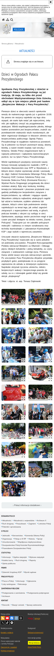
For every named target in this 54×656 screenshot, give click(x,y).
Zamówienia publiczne (10, 588)
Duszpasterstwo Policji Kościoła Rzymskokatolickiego (23, 545)
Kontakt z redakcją (7, 632)
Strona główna (7, 44)
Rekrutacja (22, 584)
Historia (32, 539)
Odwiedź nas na (7, 618)
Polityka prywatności (8, 650)
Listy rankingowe (9, 584)
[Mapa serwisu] (7, 19)
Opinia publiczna (8, 563)
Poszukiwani (21, 524)
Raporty (33, 560)
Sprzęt (39, 539)
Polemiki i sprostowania (11, 527)
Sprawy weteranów (34, 605)
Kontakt (4, 600)
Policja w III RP (20, 539)
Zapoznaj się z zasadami (9, 647)
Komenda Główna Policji (34, 536)
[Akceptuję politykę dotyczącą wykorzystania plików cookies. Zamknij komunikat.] (50, 2)
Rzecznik (5, 605)
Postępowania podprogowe (38, 593)
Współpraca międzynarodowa (29, 542)
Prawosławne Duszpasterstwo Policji (16, 548)
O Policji (4, 531)
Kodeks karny (7, 560)
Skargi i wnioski (18, 605)
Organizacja (7, 539)
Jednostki (6, 536)
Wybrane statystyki (36, 557)
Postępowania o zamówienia (13, 593)
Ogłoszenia (31, 581)
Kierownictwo (17, 536)
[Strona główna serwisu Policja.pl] (3, 19)
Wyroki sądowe (30, 572)
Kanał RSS (3, 618)
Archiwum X (41, 520)
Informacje (6, 557)
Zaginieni (32, 524)
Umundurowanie (8, 542)
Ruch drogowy (8, 524)
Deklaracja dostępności (35, 632)
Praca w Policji (7, 576)
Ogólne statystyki (20, 557)
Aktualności (19, 44)
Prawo (4, 567)
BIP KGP (37, 618)
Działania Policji (8, 516)
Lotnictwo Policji (44, 524)
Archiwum (6, 596)
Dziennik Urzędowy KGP (12, 572)
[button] (49, 20)
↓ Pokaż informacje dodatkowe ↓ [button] (27, 505)
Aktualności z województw (24, 520)
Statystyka (6, 552)
